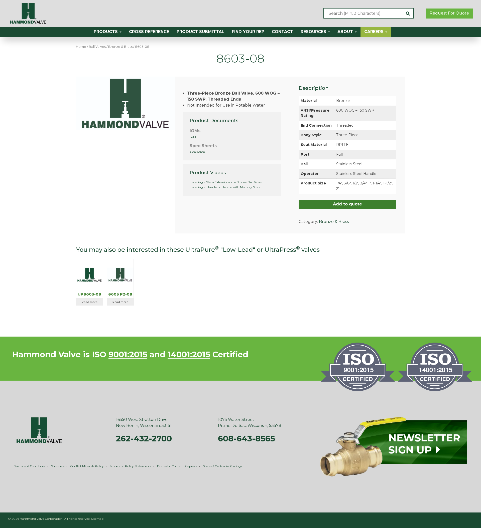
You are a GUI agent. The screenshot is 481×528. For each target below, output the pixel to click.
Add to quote (347, 204)
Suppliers (57, 466)
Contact (282, 31)
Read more (89, 302)
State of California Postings (222, 466)
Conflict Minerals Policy (87, 466)
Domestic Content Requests (177, 466)
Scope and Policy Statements (130, 466)
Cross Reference (149, 31)
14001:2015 (189, 354)
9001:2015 (127, 354)
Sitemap (97, 518)
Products (106, 31)
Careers (374, 31)
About (345, 31)
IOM (193, 136)
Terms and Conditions (29, 466)
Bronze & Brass (120, 47)
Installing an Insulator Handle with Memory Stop (225, 187)
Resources (314, 31)
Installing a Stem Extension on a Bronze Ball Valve (226, 182)
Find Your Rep (248, 31)
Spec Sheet (197, 151)
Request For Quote (449, 13)
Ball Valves (97, 47)
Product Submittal (200, 31)
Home (81, 47)
